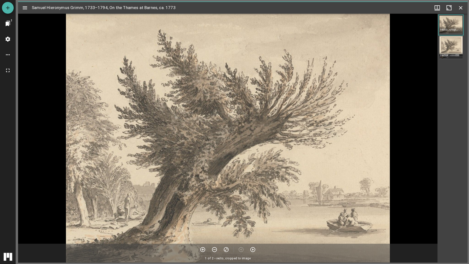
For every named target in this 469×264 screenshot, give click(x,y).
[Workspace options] (8, 55)
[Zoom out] (214, 249)
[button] (450, 25)
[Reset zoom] (226, 249)
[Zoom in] (203, 249)
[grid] (452, 138)
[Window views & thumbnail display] (437, 8)
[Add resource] (8, 8)
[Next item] (253, 249)
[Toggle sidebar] (25, 8)
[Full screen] (8, 70)
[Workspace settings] (8, 39)
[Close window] (461, 8)
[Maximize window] (449, 8)
